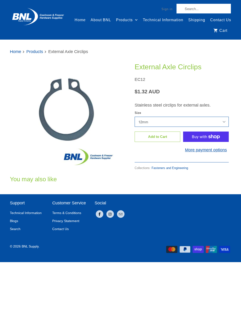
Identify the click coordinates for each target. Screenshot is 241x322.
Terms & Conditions (66, 213)
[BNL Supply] (38, 14)
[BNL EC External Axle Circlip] (64, 116)
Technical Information (163, 20)
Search (15, 229)
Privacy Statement (65, 221)
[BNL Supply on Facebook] (99, 214)
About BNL (101, 20)
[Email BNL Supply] (121, 214)
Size (138, 113)
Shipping (196, 20)
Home (80, 20)
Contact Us (220, 20)
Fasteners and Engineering (170, 168)
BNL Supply (30, 246)
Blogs (14, 221)
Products (125, 20)
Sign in (167, 9)
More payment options (206, 150)
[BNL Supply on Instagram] (110, 214)
